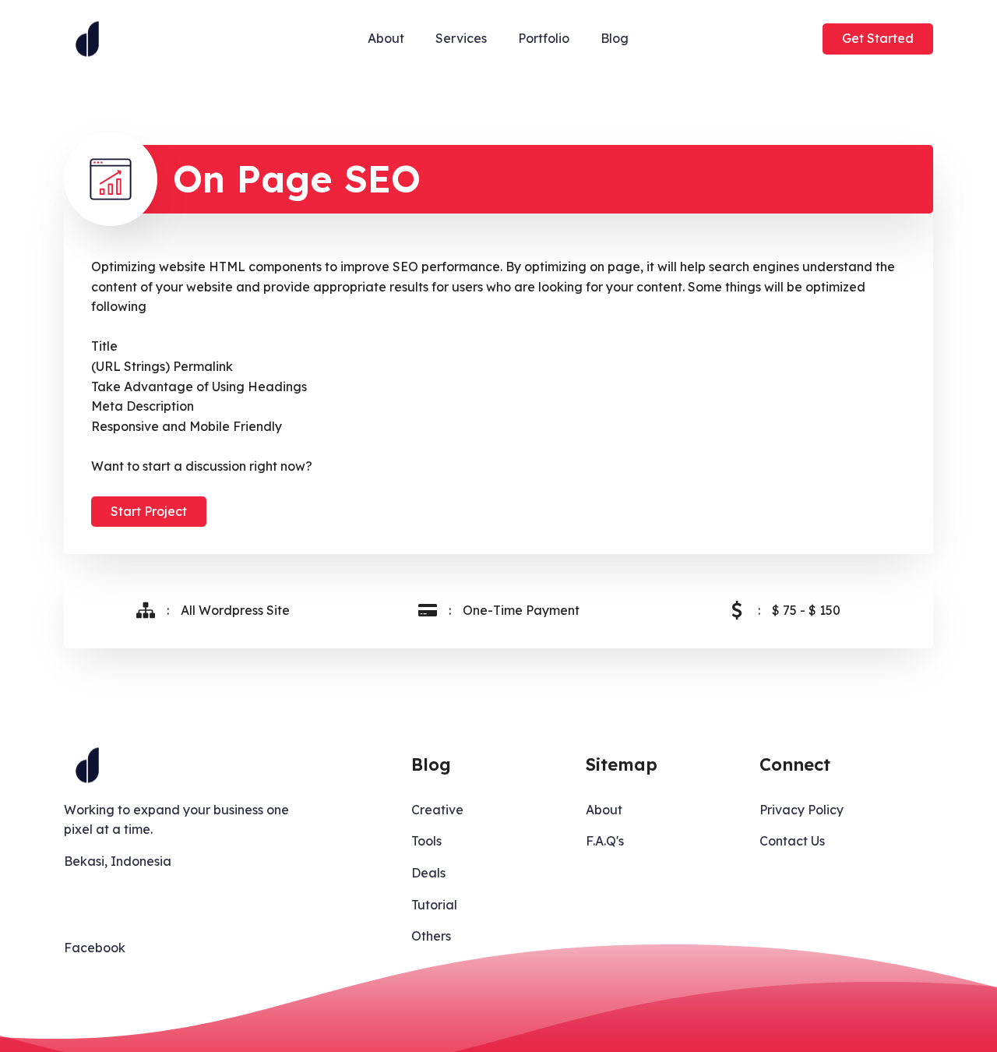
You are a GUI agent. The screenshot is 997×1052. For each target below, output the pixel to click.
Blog (615, 38)
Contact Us (792, 841)
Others (431, 936)
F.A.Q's (605, 841)
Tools (426, 841)
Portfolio (543, 38)
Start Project (149, 511)
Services (461, 38)
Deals (428, 873)
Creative (437, 809)
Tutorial (434, 905)
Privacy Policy (801, 809)
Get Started (878, 38)
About (386, 38)
